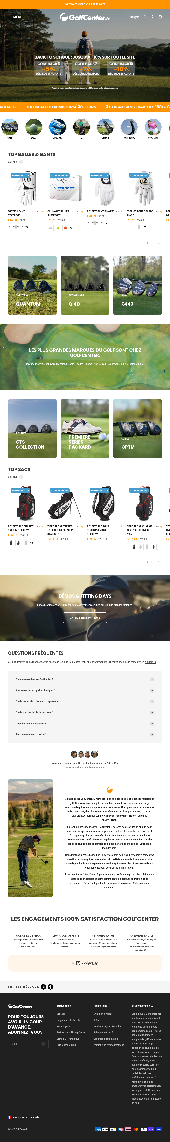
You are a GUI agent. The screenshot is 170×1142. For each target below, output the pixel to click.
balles (155, 1047)
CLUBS (9, 137)
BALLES (33, 137)
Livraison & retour (102, 1013)
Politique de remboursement (108, 1045)
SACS (81, 137)
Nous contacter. (28, 946)
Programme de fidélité (68, 1020)
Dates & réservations (85, 617)
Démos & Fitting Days (68, 1038)
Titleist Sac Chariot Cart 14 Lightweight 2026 (139, 530)
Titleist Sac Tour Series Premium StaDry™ (98, 530)
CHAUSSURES (57, 137)
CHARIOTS (105, 137)
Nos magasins (64, 1026)
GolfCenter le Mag (66, 1045)
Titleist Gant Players (100, 211)
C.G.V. (96, 1020)
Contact (61, 1013)
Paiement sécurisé (103, 1032)
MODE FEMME (153, 137)
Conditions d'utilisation (105, 1038)
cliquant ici (150, 662)
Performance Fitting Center (71, 1032)
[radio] (9, 227)
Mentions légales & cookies (108, 1026)
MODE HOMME (129, 137)
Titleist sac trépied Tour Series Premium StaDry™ (60, 530)
